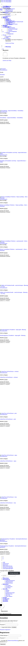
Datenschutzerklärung (13, 640)
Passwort (2, 624)
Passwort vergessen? (5, 629)
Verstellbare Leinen (13, 24)
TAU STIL (5, 589)
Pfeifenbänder (11, 27)
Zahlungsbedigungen (8, 568)
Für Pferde (8, 16)
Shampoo (2, 74)
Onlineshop (6, 578)
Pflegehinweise (9, 10)
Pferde (4, 35)
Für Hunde (8, 13)
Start (1, 8)
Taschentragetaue (12, 31)
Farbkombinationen (10, 580)
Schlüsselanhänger (13, 29)
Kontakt (5, 597)
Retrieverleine (11, 22)
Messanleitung (9, 11)
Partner (7, 591)
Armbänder (11, 33)
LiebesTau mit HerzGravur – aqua (8, 461)
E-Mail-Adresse (4, 635)
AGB (4, 562)
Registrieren (3, 644)
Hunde (4, 18)
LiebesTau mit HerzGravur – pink (8, 419)
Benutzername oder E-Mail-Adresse (9, 620)
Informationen (6, 7)
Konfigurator (6, 598)
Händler (7, 18)
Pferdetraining (8, 593)
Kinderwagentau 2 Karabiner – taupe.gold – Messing (12, 335)
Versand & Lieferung (8, 567)
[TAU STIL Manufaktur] (5, 1)
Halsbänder (8, 19)
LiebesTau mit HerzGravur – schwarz (9, 377)
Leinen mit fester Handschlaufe (15, 21)
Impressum (5, 564)
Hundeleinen (8, 20)
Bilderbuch (5, 584)
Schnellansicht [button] (3, 70)
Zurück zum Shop (9, 43)
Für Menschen (8, 586)
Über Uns (7, 23)
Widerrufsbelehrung (7, 566)
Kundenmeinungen (10, 592)
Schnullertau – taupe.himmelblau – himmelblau (11, 117)
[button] (1, 9)
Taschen (10, 30)
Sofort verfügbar (6, 38)
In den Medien (8, 596)
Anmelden (14, 627)
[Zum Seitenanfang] (0, 572)
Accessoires (8, 26)
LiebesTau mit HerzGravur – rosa (8, 502)
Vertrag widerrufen (14, 573)
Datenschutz (6, 563)
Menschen (5, 25)
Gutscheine (5, 16)
